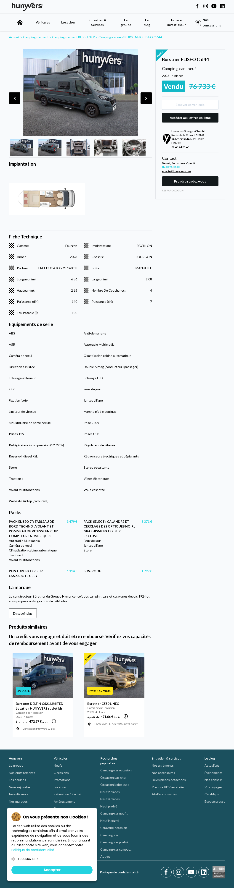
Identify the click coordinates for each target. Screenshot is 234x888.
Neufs (58, 765)
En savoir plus (22, 613)
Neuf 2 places (110, 792)
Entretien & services (166, 758)
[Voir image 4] (105, 147)
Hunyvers (16, 758)
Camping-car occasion (116, 770)
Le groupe (125, 22)
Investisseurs (19, 794)
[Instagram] (179, 872)
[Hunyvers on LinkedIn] (222, 6)
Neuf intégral (109, 821)
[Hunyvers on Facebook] (197, 6)
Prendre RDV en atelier (168, 787)
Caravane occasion (113, 828)
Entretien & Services (97, 22)
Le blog (210, 758)
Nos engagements (22, 773)
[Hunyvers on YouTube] (214, 6)
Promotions (62, 780)
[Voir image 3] (78, 147)
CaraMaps (212, 794)
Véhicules (43, 22)
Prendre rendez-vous (190, 181)
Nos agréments (163, 765)
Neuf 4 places (110, 799)
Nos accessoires (163, 773)
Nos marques (18, 801)
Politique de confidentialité (119, 872)
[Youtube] (192, 872)
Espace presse (215, 801)
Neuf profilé (108, 806)
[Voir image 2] (49, 147)
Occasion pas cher (113, 777)
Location (68, 22)
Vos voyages (214, 787)
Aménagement (64, 801)
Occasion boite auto (114, 784)
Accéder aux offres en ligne (190, 118)
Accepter (52, 869)
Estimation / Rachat (68, 794)
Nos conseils (214, 780)
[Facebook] (167, 872)
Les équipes (17, 780)
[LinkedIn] (203, 872)
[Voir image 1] (21, 147)
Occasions (61, 773)
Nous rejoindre (19, 787)
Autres (105, 856)
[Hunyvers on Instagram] (206, 6)
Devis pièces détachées (169, 780)
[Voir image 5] (134, 147)
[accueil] (19, 22)
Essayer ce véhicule (190, 105)
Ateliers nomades (164, 794)
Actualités (212, 765)
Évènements (214, 773)
